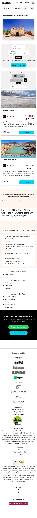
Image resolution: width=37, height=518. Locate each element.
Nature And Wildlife (10, 299)
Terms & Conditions (20, 450)
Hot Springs (8, 283)
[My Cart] (32, 8)
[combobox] (18, 47)
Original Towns (9, 307)
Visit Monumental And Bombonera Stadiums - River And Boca (19, 247)
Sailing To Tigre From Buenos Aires (14, 256)
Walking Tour (8, 250)
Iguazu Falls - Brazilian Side (12, 261)
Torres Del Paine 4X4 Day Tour (13, 258)
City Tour (7, 241)
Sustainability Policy (20, 452)
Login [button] (7, 8)
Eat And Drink (8, 288)
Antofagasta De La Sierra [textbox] (17, 54)
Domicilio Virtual (18, 414)
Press (20, 454)
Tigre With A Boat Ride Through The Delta (16, 253)
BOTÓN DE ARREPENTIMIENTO (18, 503)
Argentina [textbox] (16, 48)
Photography (8, 302)
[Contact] (25, 8)
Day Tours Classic (10, 274)
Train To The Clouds (10, 239)
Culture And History (10, 296)
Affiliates (20, 448)
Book (27, 133)
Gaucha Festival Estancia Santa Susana (16, 264)
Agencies (18, 8)
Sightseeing (8, 285)
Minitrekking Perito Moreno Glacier (14, 244)
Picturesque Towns (10, 304)
